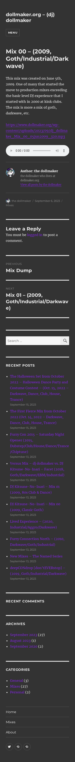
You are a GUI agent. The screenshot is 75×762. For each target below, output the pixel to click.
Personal (17, 692)
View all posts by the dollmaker (40, 185)
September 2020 (23, 646)
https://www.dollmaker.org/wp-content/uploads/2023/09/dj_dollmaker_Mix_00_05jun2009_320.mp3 (37, 130)
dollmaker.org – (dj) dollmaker (30, 17)
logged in (34, 235)
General (16, 680)
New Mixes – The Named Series (36, 556)
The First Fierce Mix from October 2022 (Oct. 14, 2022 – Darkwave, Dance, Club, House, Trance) (38, 417)
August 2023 (20, 640)
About (11, 732)
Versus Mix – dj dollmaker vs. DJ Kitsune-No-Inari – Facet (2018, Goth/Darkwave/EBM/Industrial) (37, 469)
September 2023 (23, 635)
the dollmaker (21, 200)
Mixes (10, 205)
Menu (12, 32)
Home (11, 712)
